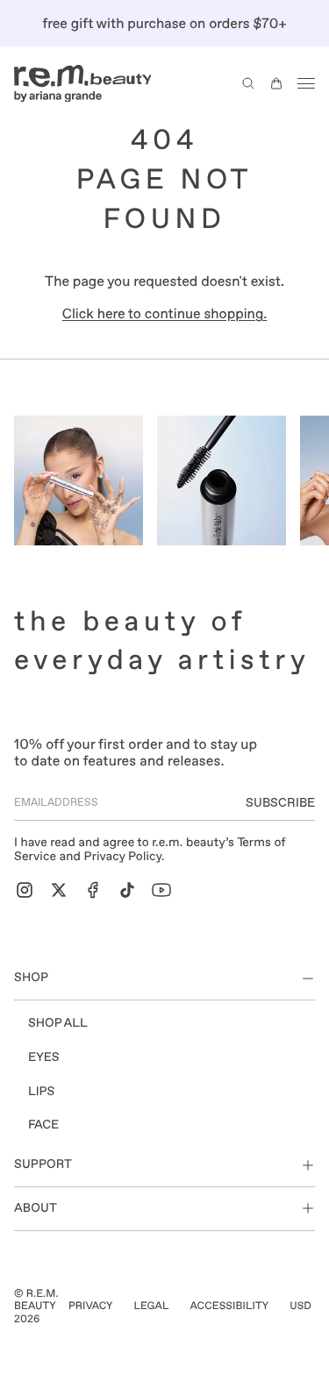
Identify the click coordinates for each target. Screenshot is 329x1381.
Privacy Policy (122, 857)
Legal (150, 1305)
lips (41, 1092)
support (43, 1164)
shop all (58, 1023)
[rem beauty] (83, 84)
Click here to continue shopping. (165, 313)
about (35, 1208)
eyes (44, 1057)
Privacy (90, 1305)
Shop (31, 978)
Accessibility (229, 1305)
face (43, 1125)
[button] (248, 83)
